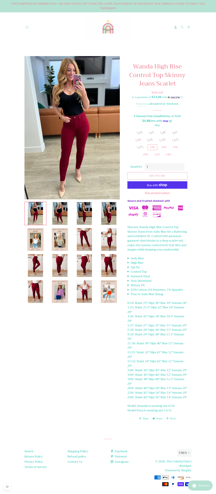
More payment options (157, 193)
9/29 (150, 140)
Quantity (136, 167)
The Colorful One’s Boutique (179, 463)
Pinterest (120, 456)
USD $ (183, 452)
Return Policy (33, 456)
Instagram (121, 461)
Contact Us (75, 461)
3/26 (163, 133)
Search (28, 451)
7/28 (138, 140)
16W (164, 147)
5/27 (175, 133)
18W (175, 147)
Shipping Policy (78, 451)
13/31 (175, 140)
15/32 (140, 147)
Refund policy (77, 456)
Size (157, 125)
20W (146, 154)
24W (168, 154)
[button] (157, 97)
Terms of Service (35, 467)
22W (157, 154)
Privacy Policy (33, 461)
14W (152, 147)
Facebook (121, 451)
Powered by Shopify (178, 470)
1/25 (151, 133)
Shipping (141, 103)
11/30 (162, 140)
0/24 (140, 133)
